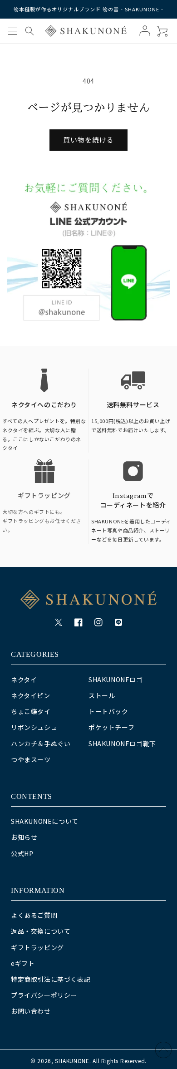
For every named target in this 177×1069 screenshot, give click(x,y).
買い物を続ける (88, 139)
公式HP (22, 853)
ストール (101, 695)
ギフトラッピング (44, 496)
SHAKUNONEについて (45, 821)
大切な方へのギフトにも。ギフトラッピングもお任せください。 (41, 520)
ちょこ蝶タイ (31, 711)
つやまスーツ (31, 759)
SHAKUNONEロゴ (115, 679)
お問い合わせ (31, 1010)
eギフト (22, 963)
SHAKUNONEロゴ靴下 (122, 743)
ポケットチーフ (111, 727)
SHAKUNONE (72, 1060)
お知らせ (24, 837)
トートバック (108, 711)
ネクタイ (24, 679)
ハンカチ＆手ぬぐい (40, 743)
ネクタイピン (30, 695)
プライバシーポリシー (44, 995)
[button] (12, 30)
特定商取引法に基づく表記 (50, 979)
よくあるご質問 (34, 915)
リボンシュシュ (34, 727)
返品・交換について (40, 931)
